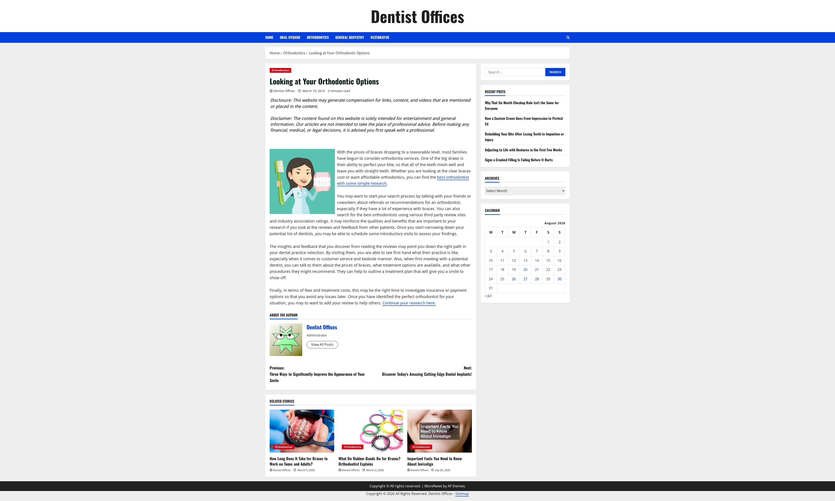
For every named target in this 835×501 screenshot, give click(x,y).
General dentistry (349, 37)
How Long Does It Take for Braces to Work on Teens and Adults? (299, 461)
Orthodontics (318, 37)
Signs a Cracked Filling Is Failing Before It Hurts (519, 159)
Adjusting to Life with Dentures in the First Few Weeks (523, 149)
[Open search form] (568, 37)
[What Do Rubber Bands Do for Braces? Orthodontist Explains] (371, 431)
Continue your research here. (409, 302)
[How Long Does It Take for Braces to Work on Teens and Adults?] (302, 431)
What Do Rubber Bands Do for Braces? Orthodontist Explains (370, 461)
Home (269, 37)
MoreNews (433, 486)
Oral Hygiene (290, 37)
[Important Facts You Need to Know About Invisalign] (439, 431)
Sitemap (462, 493)
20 (525, 269)
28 (537, 279)
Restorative (380, 37)
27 (525, 279)
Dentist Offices (417, 16)
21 (537, 269)
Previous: (317, 374)
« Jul (488, 295)
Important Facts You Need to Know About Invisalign (434, 461)
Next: (427, 371)
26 (514, 279)
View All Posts (322, 344)
